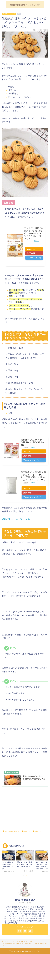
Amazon (31, 249)
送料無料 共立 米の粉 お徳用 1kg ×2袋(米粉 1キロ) (33, 442)
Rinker (36, 241)
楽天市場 (31, 253)
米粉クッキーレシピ (9, 13)
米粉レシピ (26, 831)
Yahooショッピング (34, 258)
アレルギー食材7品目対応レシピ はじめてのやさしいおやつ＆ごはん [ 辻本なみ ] (33, 233)
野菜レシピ (37, 831)
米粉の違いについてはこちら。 (17, 519)
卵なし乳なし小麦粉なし (11, 831)
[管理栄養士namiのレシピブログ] (25, 7)
